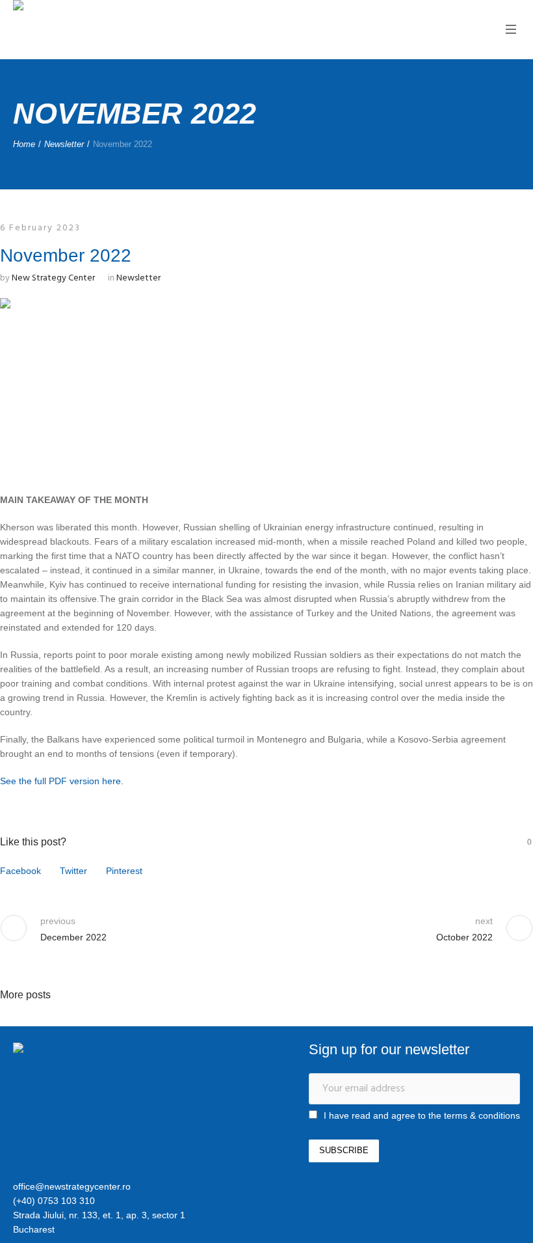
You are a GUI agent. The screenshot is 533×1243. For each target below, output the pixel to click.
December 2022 (73, 937)
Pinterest (124, 871)
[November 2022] (266, 383)
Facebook (20, 871)
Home (24, 144)
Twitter (73, 871)
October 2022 (464, 937)
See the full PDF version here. (62, 781)
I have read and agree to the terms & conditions (422, 1115)
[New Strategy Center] (81, 1050)
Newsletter (64, 144)
